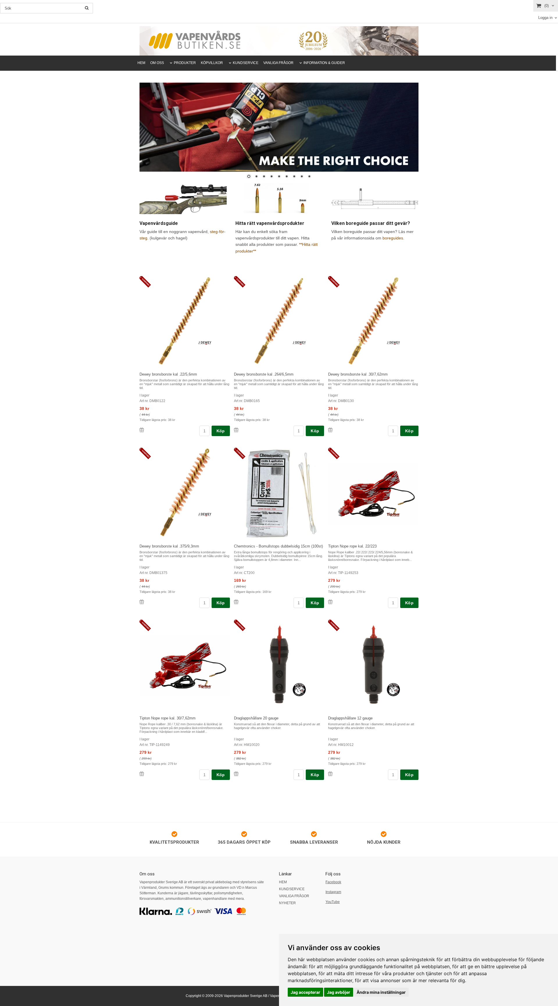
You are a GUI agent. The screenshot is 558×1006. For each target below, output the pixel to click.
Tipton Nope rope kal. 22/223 (352, 546)
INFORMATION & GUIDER (324, 63)
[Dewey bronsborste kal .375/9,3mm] (146, 454)
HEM (141, 63)
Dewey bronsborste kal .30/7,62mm (358, 374)
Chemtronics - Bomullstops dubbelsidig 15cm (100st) (278, 546)
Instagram (333, 892)
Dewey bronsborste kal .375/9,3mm (169, 546)
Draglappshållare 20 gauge (256, 718)
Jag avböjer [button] (338, 992)
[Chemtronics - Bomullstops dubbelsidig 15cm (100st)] (240, 454)
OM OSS (157, 63)
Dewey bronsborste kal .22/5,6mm (168, 374)
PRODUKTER (185, 63)
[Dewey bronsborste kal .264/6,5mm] (240, 282)
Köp (221, 431)
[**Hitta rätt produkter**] (279, 199)
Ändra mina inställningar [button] (381, 992)
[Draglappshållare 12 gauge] (334, 625)
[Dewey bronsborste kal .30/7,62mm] (334, 282)
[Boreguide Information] (375, 199)
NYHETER (287, 903)
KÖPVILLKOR (212, 63)
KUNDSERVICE (245, 63)
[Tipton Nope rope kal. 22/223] (334, 454)
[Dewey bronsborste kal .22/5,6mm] (146, 282)
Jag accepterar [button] (305, 992)
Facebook (333, 882)
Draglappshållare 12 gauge (350, 718)
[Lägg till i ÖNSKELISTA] (142, 429)
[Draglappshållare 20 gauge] (240, 625)
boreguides (392, 238)
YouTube (333, 902)
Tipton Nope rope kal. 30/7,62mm (168, 718)
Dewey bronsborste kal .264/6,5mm (264, 374)
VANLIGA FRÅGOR (278, 63)
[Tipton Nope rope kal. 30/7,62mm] (146, 625)
